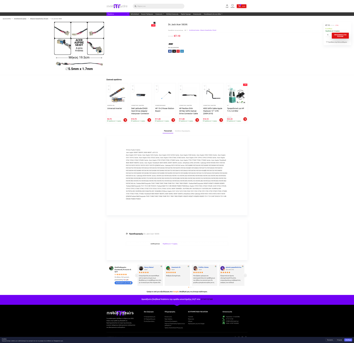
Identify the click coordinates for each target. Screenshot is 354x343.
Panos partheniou (150, 267)
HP (228, 105)
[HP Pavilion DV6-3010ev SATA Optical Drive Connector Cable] (189, 95)
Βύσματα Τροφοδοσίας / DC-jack (39, 18)
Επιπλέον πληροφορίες (182, 131)
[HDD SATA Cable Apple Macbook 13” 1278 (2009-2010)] (213, 95)
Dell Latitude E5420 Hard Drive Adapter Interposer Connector (140, 111)
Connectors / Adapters (137, 105)
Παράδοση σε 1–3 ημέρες (170, 243)
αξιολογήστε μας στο (123, 283)
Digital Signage (186, 14)
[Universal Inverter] (117, 95)
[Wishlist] (232, 5)
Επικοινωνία (197, 14)
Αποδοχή (348, 340)
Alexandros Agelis (232, 267)
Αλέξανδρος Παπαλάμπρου (180, 267)
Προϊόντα (111, 14)
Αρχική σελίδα (7, 18)
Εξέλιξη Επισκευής (172, 14)
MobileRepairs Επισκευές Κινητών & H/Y (123, 269)
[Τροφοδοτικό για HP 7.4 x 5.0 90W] (237, 95)
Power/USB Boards (160, 105)
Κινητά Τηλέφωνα (147, 14)
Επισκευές (159, 14)
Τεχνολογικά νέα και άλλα (212, 14)
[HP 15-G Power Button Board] (165, 95)
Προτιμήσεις (330, 340)
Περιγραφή (168, 131)
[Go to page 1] (190, 287)
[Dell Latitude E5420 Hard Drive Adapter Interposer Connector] (141, 95)
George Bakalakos (205, 267)
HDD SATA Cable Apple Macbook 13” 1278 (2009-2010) (212, 111)
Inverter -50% (110, 105)
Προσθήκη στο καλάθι (340, 35)
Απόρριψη (339, 340)
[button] (154, 23)
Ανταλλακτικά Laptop (20, 18)
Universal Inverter (114, 108)
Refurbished (135, 14)
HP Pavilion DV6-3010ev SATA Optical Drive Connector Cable (188, 111)
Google (176, 291)
